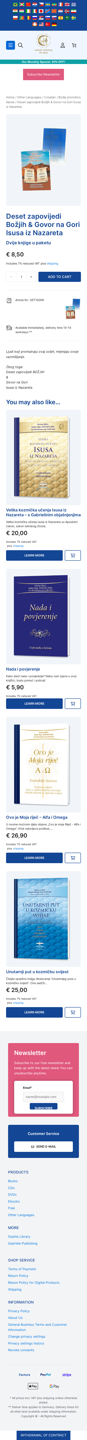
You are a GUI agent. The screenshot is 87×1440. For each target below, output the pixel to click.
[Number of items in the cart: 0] (74, 45)
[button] (73, 555)
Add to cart (59, 277)
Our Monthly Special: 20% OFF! (43, 61)
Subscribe (44, 1107)
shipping (52, 263)
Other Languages (29, 97)
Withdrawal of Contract (43, 1435)
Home (10, 97)
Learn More (34, 555)
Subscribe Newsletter (43, 74)
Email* (27, 1087)
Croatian (50, 97)
